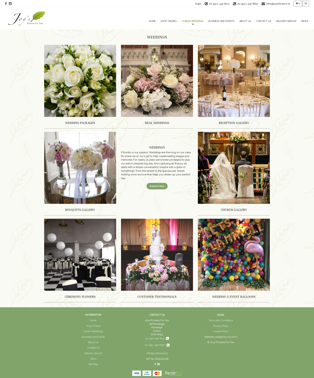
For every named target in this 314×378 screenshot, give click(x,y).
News (304, 21)
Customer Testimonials (157, 296)
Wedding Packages (80, 123)
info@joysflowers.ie (157, 353)
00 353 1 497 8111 (155, 338)
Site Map (93, 364)
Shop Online (168, 21)
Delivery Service (286, 21)
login (198, 3)
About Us (245, 21)
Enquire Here (157, 186)
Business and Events (222, 21)
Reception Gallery (234, 123)
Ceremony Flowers (80, 296)
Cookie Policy (220, 331)
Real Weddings (157, 123)
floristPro (232, 336)
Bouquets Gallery (80, 210)
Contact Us (263, 21)
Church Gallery (234, 210)
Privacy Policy (220, 325)
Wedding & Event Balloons (233, 296)
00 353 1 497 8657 (156, 345)
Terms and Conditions (221, 320)
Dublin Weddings (193, 21)
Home (152, 21)
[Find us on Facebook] (7, 4)
